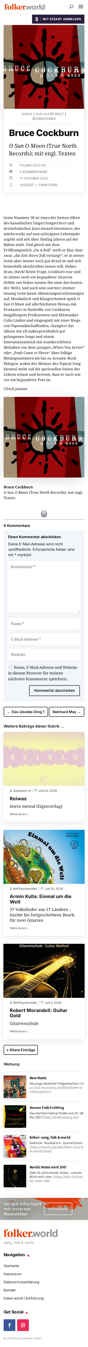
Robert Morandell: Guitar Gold (38, 1013)
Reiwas (18, 798)
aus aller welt (50, 114)
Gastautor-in (22, 790)
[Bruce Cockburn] (44, 476)
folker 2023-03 (33, 165)
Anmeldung (58, 1208)
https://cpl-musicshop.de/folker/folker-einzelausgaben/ (57, 1087)
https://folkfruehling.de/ (61, 1117)
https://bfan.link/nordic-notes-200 (56, 1178)
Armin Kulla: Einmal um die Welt (41, 899)
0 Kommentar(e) (33, 172)
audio (27, 114)
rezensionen (44, 119)
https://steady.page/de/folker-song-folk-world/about (57, 1149)
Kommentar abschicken (54, 690)
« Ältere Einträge (20, 1050)
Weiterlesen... (20, 814)
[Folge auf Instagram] (23, 1325)
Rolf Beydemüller (25, 888)
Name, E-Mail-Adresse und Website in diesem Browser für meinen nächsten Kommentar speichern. (42, 673)
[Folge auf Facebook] (9, 1325)
